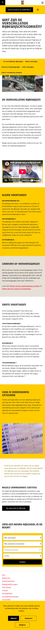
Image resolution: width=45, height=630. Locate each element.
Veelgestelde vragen (10, 584)
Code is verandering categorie (11, 72)
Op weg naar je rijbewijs (16, 508)
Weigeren (22, 625)
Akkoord (13, 618)
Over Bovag (6, 587)
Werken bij (6, 578)
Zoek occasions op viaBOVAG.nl (19, 10)
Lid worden (6, 600)
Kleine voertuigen (31, 61)
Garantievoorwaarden (10, 597)
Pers (3, 575)
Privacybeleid (7, 593)
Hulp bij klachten (8, 581)
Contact (5, 590)
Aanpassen (28, 618)
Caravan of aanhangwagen (10, 67)
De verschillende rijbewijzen (13, 61)
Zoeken (22, 562)
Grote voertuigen (28, 67)
